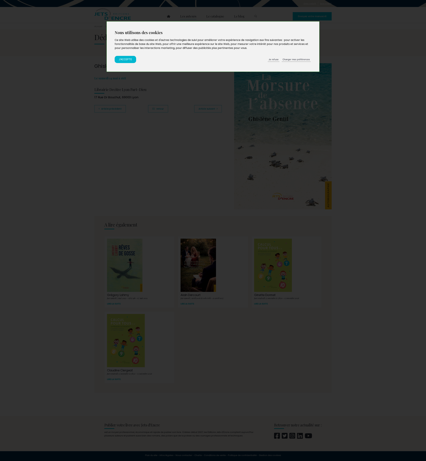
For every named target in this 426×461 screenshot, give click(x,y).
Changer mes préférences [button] (296, 59)
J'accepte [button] (125, 59)
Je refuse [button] (274, 59)
